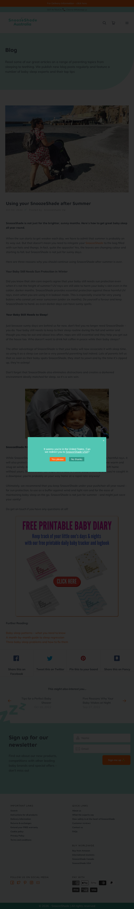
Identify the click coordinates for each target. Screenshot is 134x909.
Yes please (58, 459)
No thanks (76, 459)
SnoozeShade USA (77, 451)
